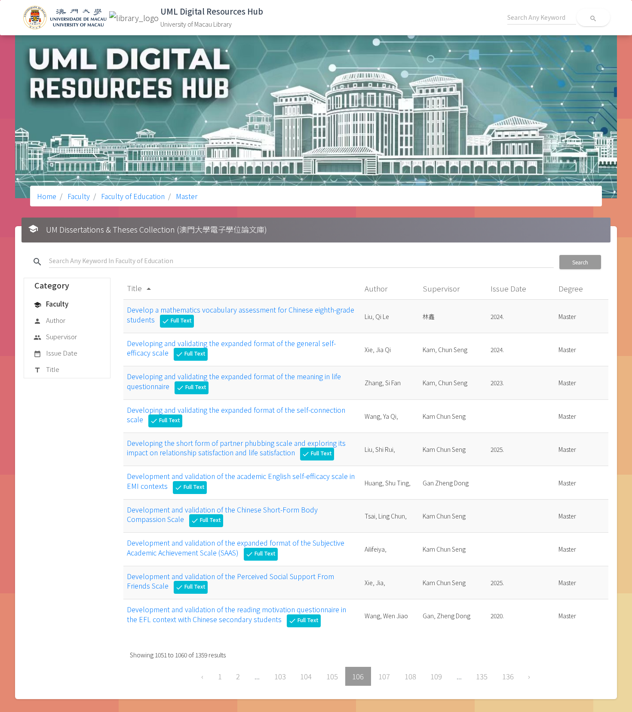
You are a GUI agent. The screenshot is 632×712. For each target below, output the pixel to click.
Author (49, 320)
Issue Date (55, 353)
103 (280, 676)
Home (46, 196)
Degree (571, 288)
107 (384, 676)
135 (482, 676)
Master (185, 196)
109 (436, 676)
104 (306, 676)
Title (46, 369)
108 (410, 676)
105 (332, 676)
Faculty (78, 196)
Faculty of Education (132, 196)
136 (508, 676)
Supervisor (55, 336)
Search (580, 262)
